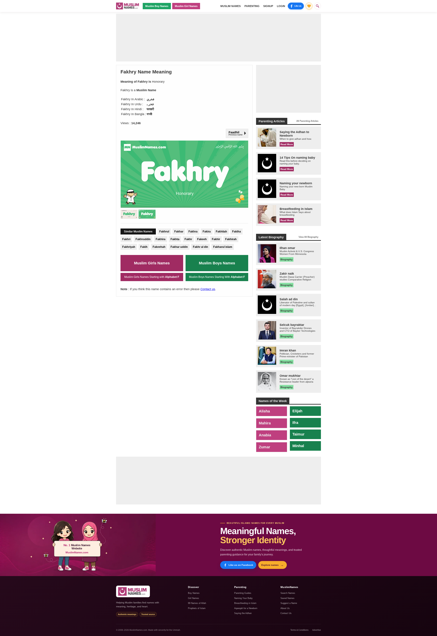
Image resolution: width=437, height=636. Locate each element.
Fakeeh (202, 239)
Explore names (272, 565)
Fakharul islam (222, 246)
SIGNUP (268, 6)
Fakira (207, 231)
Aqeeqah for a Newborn (245, 608)
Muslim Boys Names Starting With (217, 276)
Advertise (316, 630)
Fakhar (178, 231)
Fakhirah (231, 239)
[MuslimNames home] (133, 591)
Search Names (287, 593)
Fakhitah (221, 231)
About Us (285, 608)
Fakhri (126, 239)
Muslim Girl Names (186, 6)
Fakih (143, 246)
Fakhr (188, 239)
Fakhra (193, 231)
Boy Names (194, 593)
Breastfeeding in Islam (245, 603)
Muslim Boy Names (156, 6)
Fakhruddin (143, 239)
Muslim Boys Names (217, 263)
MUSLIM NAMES (230, 6)
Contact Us (286, 613)
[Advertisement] (218, 37)
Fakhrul (164, 231)
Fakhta (175, 239)
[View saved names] (309, 6)
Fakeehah (159, 246)
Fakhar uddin (179, 246)
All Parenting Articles (307, 121)
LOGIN (281, 6)
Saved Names (287, 598)
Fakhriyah (128, 246)
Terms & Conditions (299, 630)
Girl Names (193, 598)
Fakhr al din (200, 246)
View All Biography (308, 237)
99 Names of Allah (197, 603)
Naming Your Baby (243, 598)
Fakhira (160, 239)
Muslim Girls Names (152, 263)
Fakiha (236, 231)
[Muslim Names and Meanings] (128, 6)
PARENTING (251, 6)
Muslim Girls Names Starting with (151, 276)
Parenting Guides (242, 593)
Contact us (207, 289)
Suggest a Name (288, 603)
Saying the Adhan (243, 613)
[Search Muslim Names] (317, 6)
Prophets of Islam (197, 608)
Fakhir (216, 239)
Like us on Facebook (241, 565)
